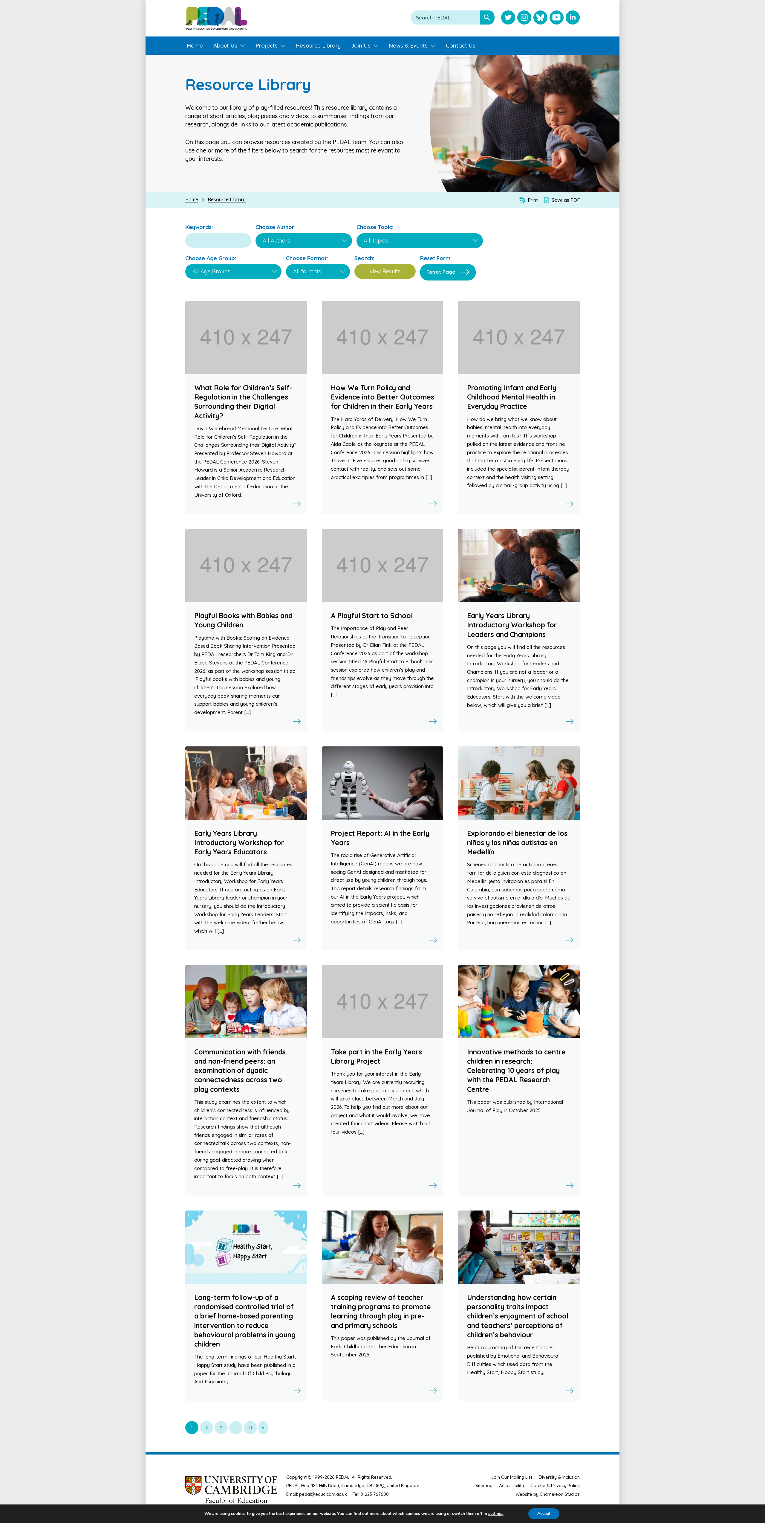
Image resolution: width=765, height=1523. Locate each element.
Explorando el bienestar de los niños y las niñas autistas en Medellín (517, 842)
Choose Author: (275, 227)
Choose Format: (307, 258)
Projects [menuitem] (266, 45)
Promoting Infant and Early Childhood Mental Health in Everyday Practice (511, 397)
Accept (543, 1513)
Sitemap (483, 1485)
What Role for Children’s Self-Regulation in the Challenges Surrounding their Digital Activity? (243, 401)
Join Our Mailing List (511, 1477)
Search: (364, 258)
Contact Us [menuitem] (460, 45)
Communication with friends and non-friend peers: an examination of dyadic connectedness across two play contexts (240, 1071)
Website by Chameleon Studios (547, 1494)
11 (250, 1428)
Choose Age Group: (210, 258)
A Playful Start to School (372, 615)
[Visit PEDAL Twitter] (508, 18)
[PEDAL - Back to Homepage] (216, 18)
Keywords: (199, 227)
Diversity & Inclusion (559, 1477)
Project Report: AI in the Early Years (380, 838)
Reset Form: (436, 258)
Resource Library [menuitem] (318, 45)
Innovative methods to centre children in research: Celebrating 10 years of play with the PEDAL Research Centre (516, 1071)
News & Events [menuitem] (408, 45)
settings (496, 1513)
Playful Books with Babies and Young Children (243, 620)
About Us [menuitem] (225, 45)
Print (533, 200)
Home (191, 199)
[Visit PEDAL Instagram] (524, 18)
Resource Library (227, 199)
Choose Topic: (375, 227)
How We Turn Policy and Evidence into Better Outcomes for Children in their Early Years (382, 397)
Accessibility (511, 1485)
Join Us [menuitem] (361, 45)
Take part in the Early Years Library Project (376, 1056)
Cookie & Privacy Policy (555, 1485)
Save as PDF (566, 200)
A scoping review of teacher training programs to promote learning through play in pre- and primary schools (381, 1311)
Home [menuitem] (195, 45)
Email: (292, 1494)
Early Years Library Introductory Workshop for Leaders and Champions (512, 624)
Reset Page (440, 272)
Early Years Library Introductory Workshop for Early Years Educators (239, 842)
